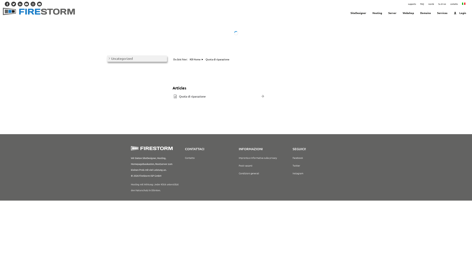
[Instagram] (33, 4)
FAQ (422, 3)
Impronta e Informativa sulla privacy (258, 158)
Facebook (298, 158)
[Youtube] (26, 4)
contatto (454, 3)
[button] (137, 58)
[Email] (39, 4)
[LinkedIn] (20, 4)
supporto (412, 3)
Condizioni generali (249, 173)
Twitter (296, 165)
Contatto (190, 158)
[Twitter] (13, 4)
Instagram (298, 173)
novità (431, 3)
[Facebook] (7, 4)
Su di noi (442, 3)
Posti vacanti (245, 165)
